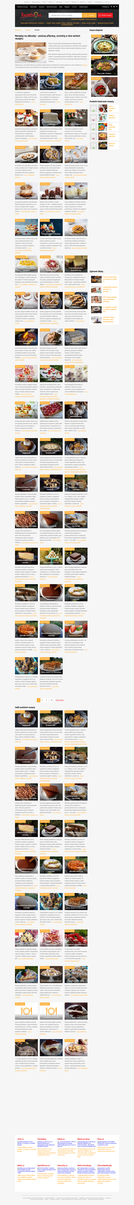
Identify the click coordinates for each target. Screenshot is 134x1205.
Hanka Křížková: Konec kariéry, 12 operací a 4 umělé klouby (26, 1149)
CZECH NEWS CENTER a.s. (38, 1198)
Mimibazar (41, 1139)
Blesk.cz (20, 1165)
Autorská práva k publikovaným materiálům (67, 1198)
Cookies (46, 1199)
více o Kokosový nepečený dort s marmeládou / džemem (74, 362)
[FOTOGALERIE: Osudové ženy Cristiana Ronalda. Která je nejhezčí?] (47, 1169)
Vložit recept (106, 15)
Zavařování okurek (67, 24)
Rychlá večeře (33, 23)
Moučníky (76, 23)
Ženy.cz (101, 1139)
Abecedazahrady (105, 1165)
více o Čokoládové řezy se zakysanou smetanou (74, 579)
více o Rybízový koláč (51, 958)
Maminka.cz (62, 1165)
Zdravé (84, 23)
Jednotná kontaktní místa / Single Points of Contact (73, 1199)
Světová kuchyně (51, 7)
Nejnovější (33, 7)
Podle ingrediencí (91, 19)
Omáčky (58, 23)
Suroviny (41, 7)
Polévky (48, 23)
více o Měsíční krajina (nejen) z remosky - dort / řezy (25, 579)
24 (51, 700)
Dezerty (28, 30)
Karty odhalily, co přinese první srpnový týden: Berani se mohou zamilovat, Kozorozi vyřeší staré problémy (66, 1179)
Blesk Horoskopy (84, 1165)
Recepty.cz (18, 30)
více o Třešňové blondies (25, 958)
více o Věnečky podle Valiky (78, 995)
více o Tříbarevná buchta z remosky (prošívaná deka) (51, 506)
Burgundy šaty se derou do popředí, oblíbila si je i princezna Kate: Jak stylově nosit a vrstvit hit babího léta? (86, 1153)
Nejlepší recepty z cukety (105, 23)
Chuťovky (41, 23)
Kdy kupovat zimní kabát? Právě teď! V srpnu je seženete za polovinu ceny (106, 1149)
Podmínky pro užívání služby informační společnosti (91, 1198)
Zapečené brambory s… (112, 136)
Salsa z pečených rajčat (112, 108)
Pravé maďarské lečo (112, 127)
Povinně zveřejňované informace (96, 1199)
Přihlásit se (105, 7)
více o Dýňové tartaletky (79, 248)
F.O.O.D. (74, 7)
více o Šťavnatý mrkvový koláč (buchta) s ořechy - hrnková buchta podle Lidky (76, 469)
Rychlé (89, 23)
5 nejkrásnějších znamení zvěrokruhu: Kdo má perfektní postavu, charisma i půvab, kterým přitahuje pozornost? (86, 1179)
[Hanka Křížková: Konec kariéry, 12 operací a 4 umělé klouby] (26, 1143)
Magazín (67, 7)
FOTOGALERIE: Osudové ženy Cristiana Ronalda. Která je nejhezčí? (45, 1176)
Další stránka (60, 700)
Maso (53, 23)
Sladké (93, 23)
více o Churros (80, 321)
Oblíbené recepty (22, 7)
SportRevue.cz (43, 1165)
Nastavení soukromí (55, 1199)
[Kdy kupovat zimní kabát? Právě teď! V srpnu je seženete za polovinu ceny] (107, 1143)
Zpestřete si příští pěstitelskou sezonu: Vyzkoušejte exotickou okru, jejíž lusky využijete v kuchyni (107, 1179)
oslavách (84, 65)
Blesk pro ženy (83, 1139)
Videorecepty (83, 7)
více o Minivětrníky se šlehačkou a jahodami (23, 250)
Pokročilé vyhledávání (78, 19)
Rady (60, 7)
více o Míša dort (81, 1031)
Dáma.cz (61, 1139)
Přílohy (64, 23)
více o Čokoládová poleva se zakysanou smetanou (51, 615)
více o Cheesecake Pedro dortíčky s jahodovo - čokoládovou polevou (50, 396)
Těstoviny (70, 23)
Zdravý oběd (24, 23)
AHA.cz (20, 1139)
